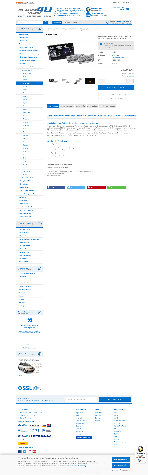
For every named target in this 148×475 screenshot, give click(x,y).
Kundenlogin (115, 2)
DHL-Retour (79, 431)
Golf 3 (116, 418)
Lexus (25, 116)
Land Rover (26, 112)
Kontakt (75, 22)
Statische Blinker (27, 70)
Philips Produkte (24, 37)
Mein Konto (98, 415)
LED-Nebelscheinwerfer (26, 236)
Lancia (25, 109)
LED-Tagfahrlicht (24, 181)
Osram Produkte (24, 34)
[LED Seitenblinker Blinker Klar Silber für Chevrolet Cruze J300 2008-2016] (70, 54)
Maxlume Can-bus (120, 442)
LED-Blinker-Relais (27, 178)
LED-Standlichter (24, 249)
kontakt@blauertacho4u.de (33, 413)
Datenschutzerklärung (78, 466)
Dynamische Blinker (28, 67)
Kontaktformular (25, 418)
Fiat (24, 93)
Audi (24, 77)
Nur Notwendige (120, 465)
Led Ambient (118, 431)
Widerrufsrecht (24, 283)
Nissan (25, 135)
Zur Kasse (98, 418)
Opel (24, 139)
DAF (24, 90)
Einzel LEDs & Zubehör (26, 207)
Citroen (25, 86)
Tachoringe (22, 197)
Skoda (25, 155)
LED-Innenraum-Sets (26, 47)
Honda (25, 99)
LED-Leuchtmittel (24, 229)
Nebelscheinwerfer (25, 44)
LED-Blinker (22, 63)
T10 (115, 437)
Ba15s (116, 434)
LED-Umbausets (24, 187)
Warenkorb (98, 413)
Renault (25, 148)
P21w (116, 415)
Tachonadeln (23, 200)
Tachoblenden (23, 204)
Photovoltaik (23, 220)
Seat (24, 151)
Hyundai (26, 103)
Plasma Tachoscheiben (26, 191)
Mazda (25, 122)
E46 (115, 413)
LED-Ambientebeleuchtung (28, 57)
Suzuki (25, 165)
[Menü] (144, 446)
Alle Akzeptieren (120, 459)
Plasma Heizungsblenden (27, 194)
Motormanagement (25, 213)
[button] (56, 187)
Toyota (25, 168)
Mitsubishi (26, 132)
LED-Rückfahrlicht (25, 255)
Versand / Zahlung (25, 289)
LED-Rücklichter (24, 252)
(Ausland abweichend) (118, 57)
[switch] (140, 460)
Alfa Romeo (27, 73)
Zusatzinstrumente (25, 217)
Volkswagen (27, 171)
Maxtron (117, 423)
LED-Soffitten (23, 184)
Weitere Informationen (121, 470)
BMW (25, 80)
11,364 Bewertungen (30, 348)
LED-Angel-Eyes (24, 242)
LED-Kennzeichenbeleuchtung (29, 54)
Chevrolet (26, 83)
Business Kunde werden (27, 273)
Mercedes (26, 125)
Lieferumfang (92, 106)
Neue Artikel (57, 22)
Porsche (25, 145)
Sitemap (21, 306)
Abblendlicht (23, 41)
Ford (24, 96)
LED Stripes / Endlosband (27, 210)
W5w (115, 445)
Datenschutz (23, 293)
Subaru (25, 161)
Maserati (26, 119)
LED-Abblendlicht (24, 233)
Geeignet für (80, 106)
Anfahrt (67, 22)
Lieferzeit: (101, 55)
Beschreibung (52, 106)
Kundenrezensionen (107, 106)
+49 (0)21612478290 (32, 415)
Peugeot (26, 142)
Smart (25, 158)
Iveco (25, 106)
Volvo (25, 174)
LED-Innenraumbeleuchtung (28, 51)
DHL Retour (22, 302)
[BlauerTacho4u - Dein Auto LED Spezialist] (35, 11)
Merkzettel (125, 2)
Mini (24, 129)
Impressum (22, 276)
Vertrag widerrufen (25, 286)
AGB (20, 280)
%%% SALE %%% (24, 262)
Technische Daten (67, 106)
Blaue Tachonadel (120, 421)
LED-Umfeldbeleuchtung (27, 60)
